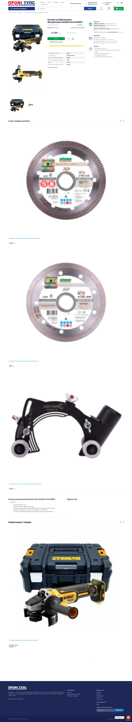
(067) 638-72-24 (92, 4)
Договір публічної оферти (74, 694)
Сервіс (62, 2)
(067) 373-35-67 (92, 2)
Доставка (42, 2)
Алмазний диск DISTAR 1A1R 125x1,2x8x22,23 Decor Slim (24, 361)
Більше (115, 23)
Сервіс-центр (100, 696)
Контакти (56, 2)
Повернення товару (72, 696)
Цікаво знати (44, 4)
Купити (56, 38)
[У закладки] (68, 38)
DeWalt (57, 27)
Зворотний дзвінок (75, 3)
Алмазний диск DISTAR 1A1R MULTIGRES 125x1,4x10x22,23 (24, 238)
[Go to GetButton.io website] (128, 720)
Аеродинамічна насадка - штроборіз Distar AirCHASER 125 (25, 483)
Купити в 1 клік (56, 42)
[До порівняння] (72, 38)
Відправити (119, 710)
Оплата (49, 2)
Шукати (90, 8)
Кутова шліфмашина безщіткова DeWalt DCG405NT (23, 640)
